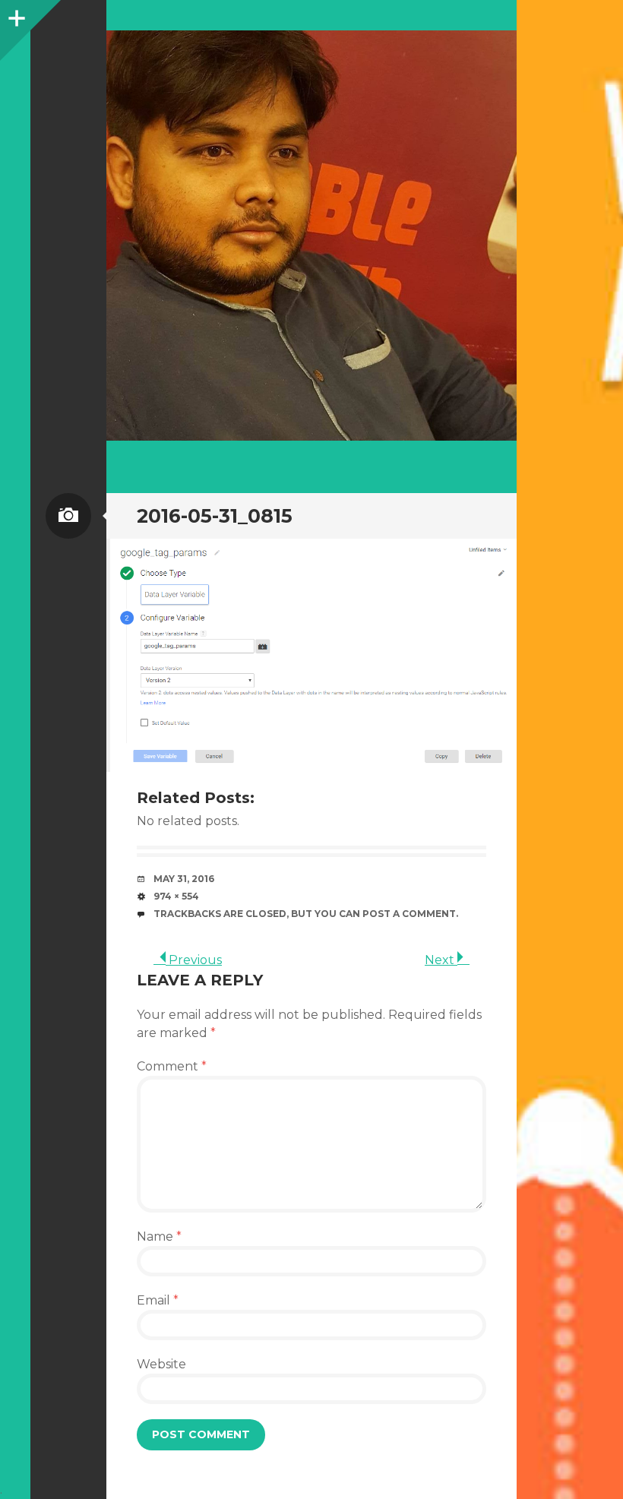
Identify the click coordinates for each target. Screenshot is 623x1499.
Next (441, 960)
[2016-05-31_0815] (311, 655)
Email (158, 1300)
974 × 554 (176, 896)
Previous (194, 960)
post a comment (409, 913)
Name (159, 1236)
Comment (172, 1066)
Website (161, 1364)
